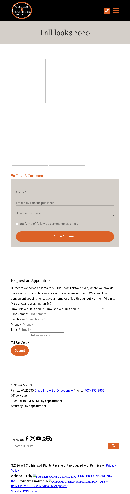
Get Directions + (62, 390)
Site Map (17, 491)
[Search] (113, 446)
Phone (16, 324)
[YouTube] (39, 440)
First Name (19, 314)
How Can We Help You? (27, 309)
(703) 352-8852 (94, 390)
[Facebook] (27, 440)
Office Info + (42, 390)
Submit (20, 350)
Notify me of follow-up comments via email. (48, 223)
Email (15, 329)
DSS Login (30, 491)
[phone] (107, 11)
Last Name (19, 319)
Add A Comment (65, 236)
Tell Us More (20, 342)
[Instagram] (44, 440)
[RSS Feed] (49, 440)
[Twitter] (33, 440)
